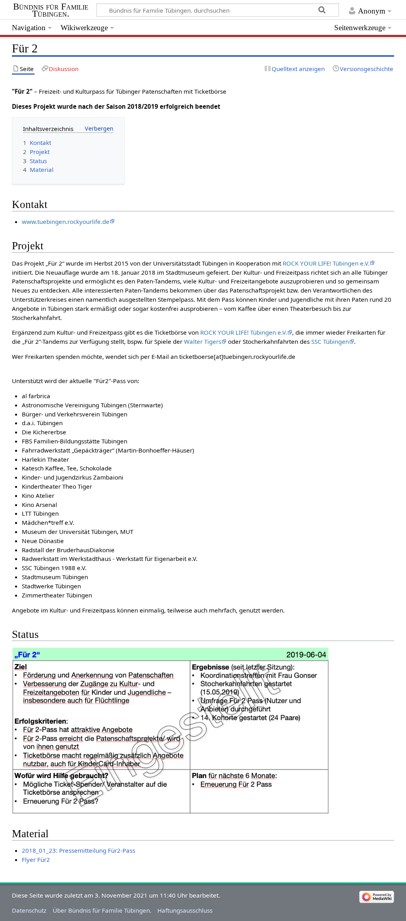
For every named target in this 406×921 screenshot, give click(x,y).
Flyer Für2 (36, 859)
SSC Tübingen (330, 341)
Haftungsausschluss (185, 910)
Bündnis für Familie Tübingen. (50, 10)
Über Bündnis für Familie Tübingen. (102, 910)
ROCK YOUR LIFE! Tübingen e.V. (326, 263)
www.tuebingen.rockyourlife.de (65, 221)
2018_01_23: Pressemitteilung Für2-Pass (78, 850)
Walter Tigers (202, 341)
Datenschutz (29, 910)
